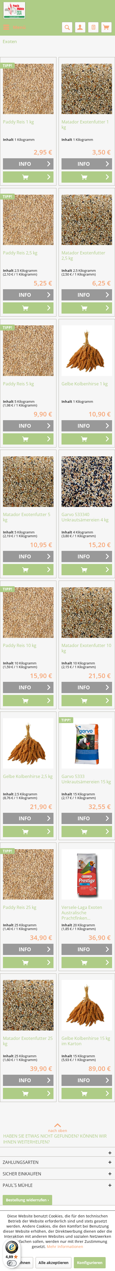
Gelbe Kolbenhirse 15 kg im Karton (86, 1041)
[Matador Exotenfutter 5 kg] (28, 481)
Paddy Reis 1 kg (18, 122)
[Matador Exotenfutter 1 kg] (87, 89)
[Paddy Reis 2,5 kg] (28, 220)
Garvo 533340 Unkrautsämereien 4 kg (85, 517)
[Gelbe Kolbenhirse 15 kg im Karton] (87, 1005)
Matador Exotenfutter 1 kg (85, 124)
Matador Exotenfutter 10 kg (86, 648)
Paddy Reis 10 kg (19, 645)
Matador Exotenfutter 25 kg (28, 1041)
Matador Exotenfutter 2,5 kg (83, 255)
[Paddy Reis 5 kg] (28, 351)
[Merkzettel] (93, 27)
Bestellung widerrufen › (27, 1199)
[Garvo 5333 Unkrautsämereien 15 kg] (87, 743)
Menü (19, 27)
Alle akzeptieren (53, 1262)
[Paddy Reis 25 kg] (28, 874)
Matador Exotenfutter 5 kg (26, 517)
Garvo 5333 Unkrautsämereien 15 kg (86, 779)
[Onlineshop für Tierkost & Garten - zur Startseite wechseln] (14, 10)
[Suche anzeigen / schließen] (67, 27)
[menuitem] (14, 27)
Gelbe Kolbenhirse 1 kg (85, 384)
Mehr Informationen (65, 1246)
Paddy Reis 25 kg (19, 907)
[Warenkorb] (106, 27)
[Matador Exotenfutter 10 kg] (87, 612)
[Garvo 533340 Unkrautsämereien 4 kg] (87, 481)
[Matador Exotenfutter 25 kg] (28, 1005)
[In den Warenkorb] (28, 177)
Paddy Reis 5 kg (18, 384)
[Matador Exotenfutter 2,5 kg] (87, 220)
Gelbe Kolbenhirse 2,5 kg (28, 776)
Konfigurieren (89, 1262)
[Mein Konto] (80, 27)
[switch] (12, 1263)
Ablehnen (21, 1262)
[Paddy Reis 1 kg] (28, 89)
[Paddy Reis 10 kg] (28, 612)
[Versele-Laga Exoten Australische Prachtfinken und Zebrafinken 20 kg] (87, 874)
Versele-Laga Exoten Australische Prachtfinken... (82, 913)
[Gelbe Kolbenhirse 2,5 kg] (28, 743)
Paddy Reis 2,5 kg (20, 253)
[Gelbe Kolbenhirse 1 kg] (87, 351)
